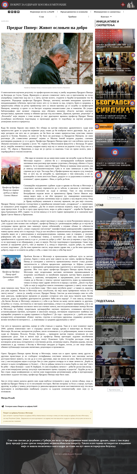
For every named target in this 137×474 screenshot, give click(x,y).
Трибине (72, 16)
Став (41, 16)
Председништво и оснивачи (74, 12)
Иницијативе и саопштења (107, 12)
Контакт (105, 16)
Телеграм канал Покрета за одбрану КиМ (21, 406)
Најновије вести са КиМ (42, 12)
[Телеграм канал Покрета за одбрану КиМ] (2, 406)
